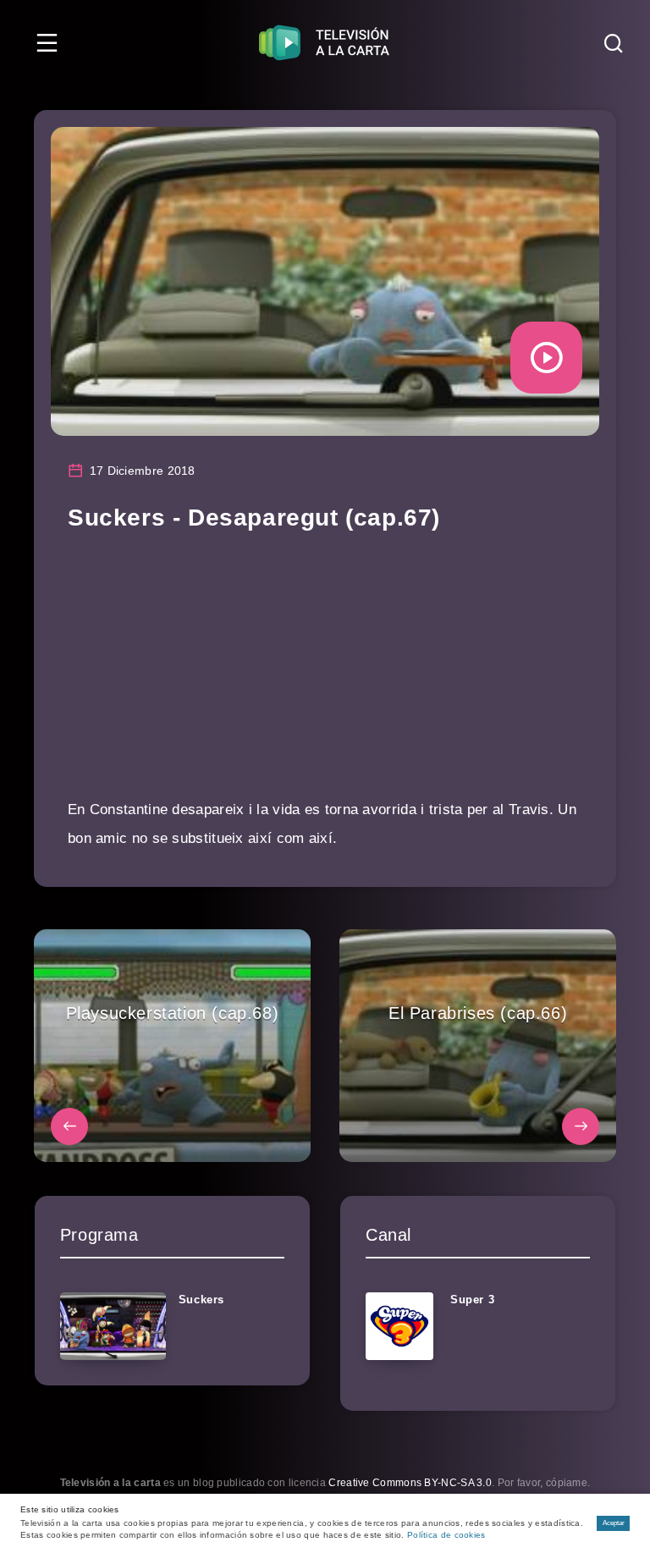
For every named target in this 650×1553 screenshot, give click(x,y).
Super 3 (472, 1299)
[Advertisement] (325, 677)
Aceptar (614, 1523)
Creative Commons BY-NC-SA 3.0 (410, 1483)
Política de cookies (446, 1534)
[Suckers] (113, 1326)
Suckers (201, 1299)
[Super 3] (399, 1326)
